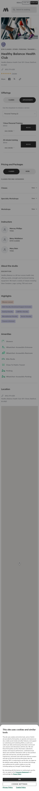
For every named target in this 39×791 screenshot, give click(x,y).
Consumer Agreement (22, 772)
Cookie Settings (19, 784)
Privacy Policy (17, 774)
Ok (19, 779)
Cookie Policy (21, 787)
